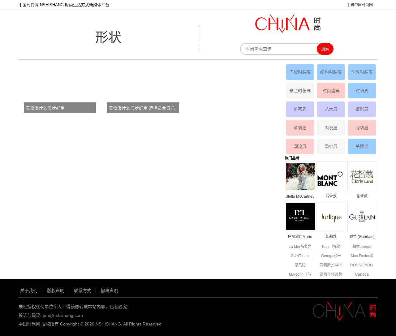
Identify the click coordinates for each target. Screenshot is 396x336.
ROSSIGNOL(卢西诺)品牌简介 (361, 265)
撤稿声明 (109, 290)
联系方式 (82, 290)
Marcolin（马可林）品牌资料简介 (300, 275)
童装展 (300, 127)
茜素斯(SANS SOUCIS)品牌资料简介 (331, 265)
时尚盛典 (331, 90)
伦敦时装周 (362, 72)
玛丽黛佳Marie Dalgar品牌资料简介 (300, 237)
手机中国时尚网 (360, 5)
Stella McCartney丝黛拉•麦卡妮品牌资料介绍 (300, 197)
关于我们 (28, 290)
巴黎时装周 (300, 72)
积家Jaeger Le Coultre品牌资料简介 (361, 247)
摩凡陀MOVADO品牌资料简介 (300, 265)
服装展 (361, 127)
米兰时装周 (300, 90)
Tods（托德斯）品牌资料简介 (331, 247)
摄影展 (361, 109)
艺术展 (331, 109)
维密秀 (300, 109)
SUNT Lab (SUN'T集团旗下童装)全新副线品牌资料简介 (300, 256)
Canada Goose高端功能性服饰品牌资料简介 (362, 275)
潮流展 (300, 146)
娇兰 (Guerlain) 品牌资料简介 (362, 237)
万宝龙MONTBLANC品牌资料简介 (331, 197)
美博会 (361, 146)
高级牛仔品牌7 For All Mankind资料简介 (331, 275)
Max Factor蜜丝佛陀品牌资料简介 (362, 256)
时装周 (361, 90)
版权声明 (55, 290)
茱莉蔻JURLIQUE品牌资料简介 (331, 237)
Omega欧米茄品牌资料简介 (331, 256)
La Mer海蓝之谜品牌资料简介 (300, 247)
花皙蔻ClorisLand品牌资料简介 (362, 197)
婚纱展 (331, 146)
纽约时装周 (331, 72)
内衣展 (331, 127)
